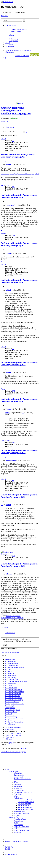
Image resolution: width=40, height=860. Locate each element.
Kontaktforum (18, 821)
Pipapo (3, 233)
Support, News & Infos (21, 830)
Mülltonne (17, 832)
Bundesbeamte (19, 775)
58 (13, 141)
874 (13, 235)
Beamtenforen (14, 771)
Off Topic (17, 815)
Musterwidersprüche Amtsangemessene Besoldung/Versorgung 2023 (16, 110)
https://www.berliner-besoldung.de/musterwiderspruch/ (12, 617)
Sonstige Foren (14, 817)
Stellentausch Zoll (24, 806)
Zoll (15, 781)
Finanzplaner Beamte (22, 56)
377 (13, 442)
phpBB (11, 743)
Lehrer (16, 796)
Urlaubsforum (18, 825)
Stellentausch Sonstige (25, 809)
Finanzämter (18, 794)
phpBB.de (24, 748)
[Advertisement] (20, 80)
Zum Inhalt (4, 16)
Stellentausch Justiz (24, 804)
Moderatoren (14, 118)
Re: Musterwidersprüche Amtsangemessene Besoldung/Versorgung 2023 (19, 196)
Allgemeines (18, 773)
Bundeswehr (18, 786)
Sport (15, 828)
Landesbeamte (18, 777)
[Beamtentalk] (7, 2)
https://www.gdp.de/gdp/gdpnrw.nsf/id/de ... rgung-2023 (20, 174)
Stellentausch (18, 798)
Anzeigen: (6, 639)
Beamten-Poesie (19, 811)
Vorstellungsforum (20, 819)
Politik (16, 823)
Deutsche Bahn (19, 790)
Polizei (16, 783)
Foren (7, 769)
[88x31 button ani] (34, 56)
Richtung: (19, 641)
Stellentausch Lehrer (25, 807)
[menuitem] (18, 29)
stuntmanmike (5, 440)
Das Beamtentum (11, 854)
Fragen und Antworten (21, 827)
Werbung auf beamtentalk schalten (16, 841)
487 (13, 556)
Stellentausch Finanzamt (26, 802)
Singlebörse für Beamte (21, 813)
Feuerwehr (17, 784)
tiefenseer (4, 554)
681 (13, 187)
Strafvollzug (18, 788)
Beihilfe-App (9, 847)
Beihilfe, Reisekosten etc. (22, 779)
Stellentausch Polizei (25, 800)
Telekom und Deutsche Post (23, 792)
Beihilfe (7, 849)
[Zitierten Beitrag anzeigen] (23, 413)
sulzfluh (3, 139)
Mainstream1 (5, 185)
